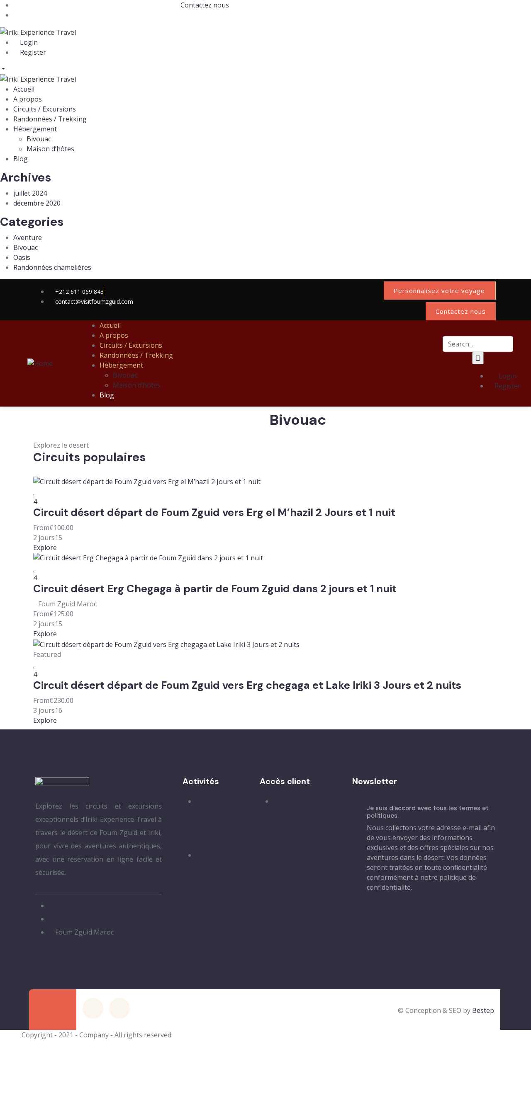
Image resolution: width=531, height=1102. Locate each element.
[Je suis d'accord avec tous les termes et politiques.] (356, 848)
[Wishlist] (34, 491)
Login (28, 42)
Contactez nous (204, 5)
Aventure (27, 237)
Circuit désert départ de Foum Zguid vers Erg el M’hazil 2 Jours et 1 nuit (214, 512)
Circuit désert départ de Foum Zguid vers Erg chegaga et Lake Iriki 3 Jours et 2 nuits (247, 685)
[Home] (40, 363)
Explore (45, 547)
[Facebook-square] (93, 1008)
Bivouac (25, 247)
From (41, 527)
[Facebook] (342, 289)
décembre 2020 (37, 203)
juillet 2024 (30, 193)
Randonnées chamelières (52, 267)
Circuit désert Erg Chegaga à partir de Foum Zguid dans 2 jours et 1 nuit (215, 589)
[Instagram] (369, 289)
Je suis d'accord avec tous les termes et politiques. (428, 812)
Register (32, 52)
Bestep (483, 1010)
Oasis (21, 257)
